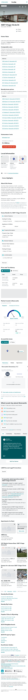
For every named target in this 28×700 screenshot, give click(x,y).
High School (19, 362)
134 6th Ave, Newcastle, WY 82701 (10, 109)
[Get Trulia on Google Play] (18, 671)
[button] (27, 2)
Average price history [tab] (14, 305)
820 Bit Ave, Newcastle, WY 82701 (10, 104)
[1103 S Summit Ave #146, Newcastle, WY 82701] (8, 528)
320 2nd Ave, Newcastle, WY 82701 (10, 128)
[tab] (5, 270)
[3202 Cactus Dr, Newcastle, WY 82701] (8, 574)
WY (5, 591)
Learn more (11, 429)
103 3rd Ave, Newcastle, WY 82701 (10, 120)
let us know (11, 686)
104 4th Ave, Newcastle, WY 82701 (10, 115)
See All (4, 427)
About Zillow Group (10, 675)
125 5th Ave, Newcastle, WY (8, 66)
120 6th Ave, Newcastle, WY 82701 (10, 107)
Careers (23, 675)
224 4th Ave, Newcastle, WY (9, 80)
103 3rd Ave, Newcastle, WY (8, 69)
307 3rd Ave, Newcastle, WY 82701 (10, 123)
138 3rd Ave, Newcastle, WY (8, 72)
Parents (25, 433)
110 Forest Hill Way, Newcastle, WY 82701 (12, 117)
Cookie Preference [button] (14, 678)
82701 (18, 202)
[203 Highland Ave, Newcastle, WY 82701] (8, 552)
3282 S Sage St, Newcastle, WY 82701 (11, 99)
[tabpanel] (14, 144)
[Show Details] (25, 61)
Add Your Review (14, 461)
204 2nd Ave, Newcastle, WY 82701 (10, 125)
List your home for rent (9, 146)
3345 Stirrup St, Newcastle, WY (9, 74)
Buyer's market (14, 318)
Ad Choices (8, 678)
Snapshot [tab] (4, 305)
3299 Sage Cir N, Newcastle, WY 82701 (11, 101)
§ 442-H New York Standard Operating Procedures (9, 663)
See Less (5, 262)
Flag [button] (23, 455)
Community (9, 433)
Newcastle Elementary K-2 (14, 495)
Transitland (17, 655)
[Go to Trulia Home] (14, 2)
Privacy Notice (3, 678)
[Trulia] (2, 671)
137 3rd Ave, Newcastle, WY (8, 77)
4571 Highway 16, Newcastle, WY (10, 82)
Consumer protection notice (20, 665)
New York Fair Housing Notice (6, 664)
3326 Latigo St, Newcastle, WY (9, 61)
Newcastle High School (7, 497)
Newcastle (4, 484)
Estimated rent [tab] (6, 137)
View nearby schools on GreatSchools (12, 392)
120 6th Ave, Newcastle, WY (8, 64)
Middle (12, 362)
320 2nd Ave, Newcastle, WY (9, 85)
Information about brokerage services (9, 665)
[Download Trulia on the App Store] (9, 671)
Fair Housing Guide (18, 675)
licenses (9, 660)
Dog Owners (17, 433)
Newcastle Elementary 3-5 (17, 493)
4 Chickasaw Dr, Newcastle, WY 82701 (11, 112)
